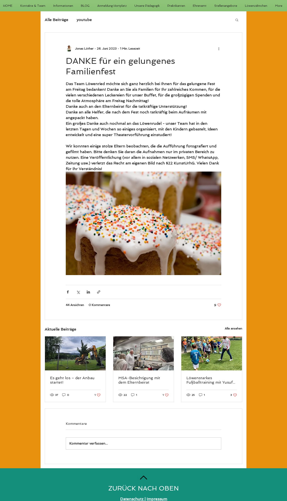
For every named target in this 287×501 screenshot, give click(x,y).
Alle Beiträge (56, 19)
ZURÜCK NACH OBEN (143, 488)
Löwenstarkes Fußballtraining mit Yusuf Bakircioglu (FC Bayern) (209, 380)
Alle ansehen (233, 328)
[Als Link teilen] (99, 292)
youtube (84, 19)
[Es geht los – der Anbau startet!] (75, 353)
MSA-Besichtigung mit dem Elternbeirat (139, 380)
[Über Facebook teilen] (68, 292)
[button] (237, 19)
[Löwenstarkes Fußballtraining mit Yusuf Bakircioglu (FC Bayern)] (211, 353)
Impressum (157, 499)
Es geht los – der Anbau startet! (72, 380)
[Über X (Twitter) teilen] (78, 292)
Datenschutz (132, 499)
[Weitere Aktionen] (218, 48)
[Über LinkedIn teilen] (88, 292)
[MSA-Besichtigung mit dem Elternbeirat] (143, 353)
